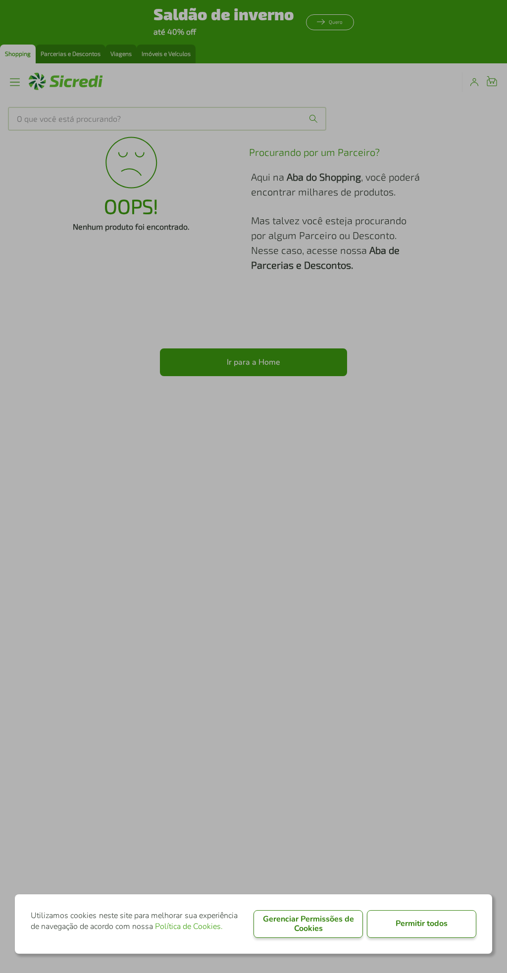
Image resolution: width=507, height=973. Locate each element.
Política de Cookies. (189, 926)
